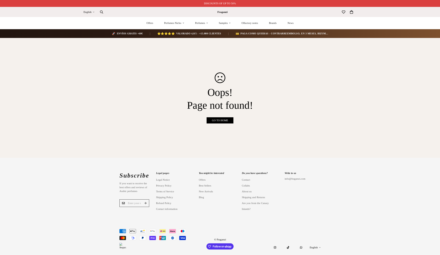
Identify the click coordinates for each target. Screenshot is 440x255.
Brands (273, 23)
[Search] (101, 12)
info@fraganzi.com (295, 178)
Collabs (246, 185)
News (291, 23)
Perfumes (200, 23)
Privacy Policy (164, 185)
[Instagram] (275, 247)
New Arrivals (206, 191)
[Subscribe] (145, 203)
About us (247, 191)
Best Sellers (205, 185)
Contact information (167, 209)
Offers (149, 23)
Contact (246, 179)
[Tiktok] (288, 247)
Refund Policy (163, 203)
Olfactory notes (249, 23)
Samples (223, 23)
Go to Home (220, 120)
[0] (351, 12)
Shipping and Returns (253, 197)
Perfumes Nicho (172, 23)
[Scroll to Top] (433, 236)
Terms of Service (165, 191)
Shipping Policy (164, 197)
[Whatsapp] (301, 247)
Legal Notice (163, 179)
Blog (201, 197)
